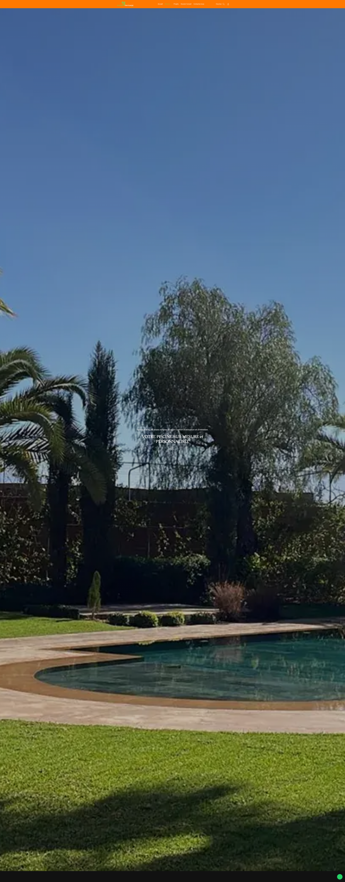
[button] (339, 876)
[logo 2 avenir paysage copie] (125, 1)
